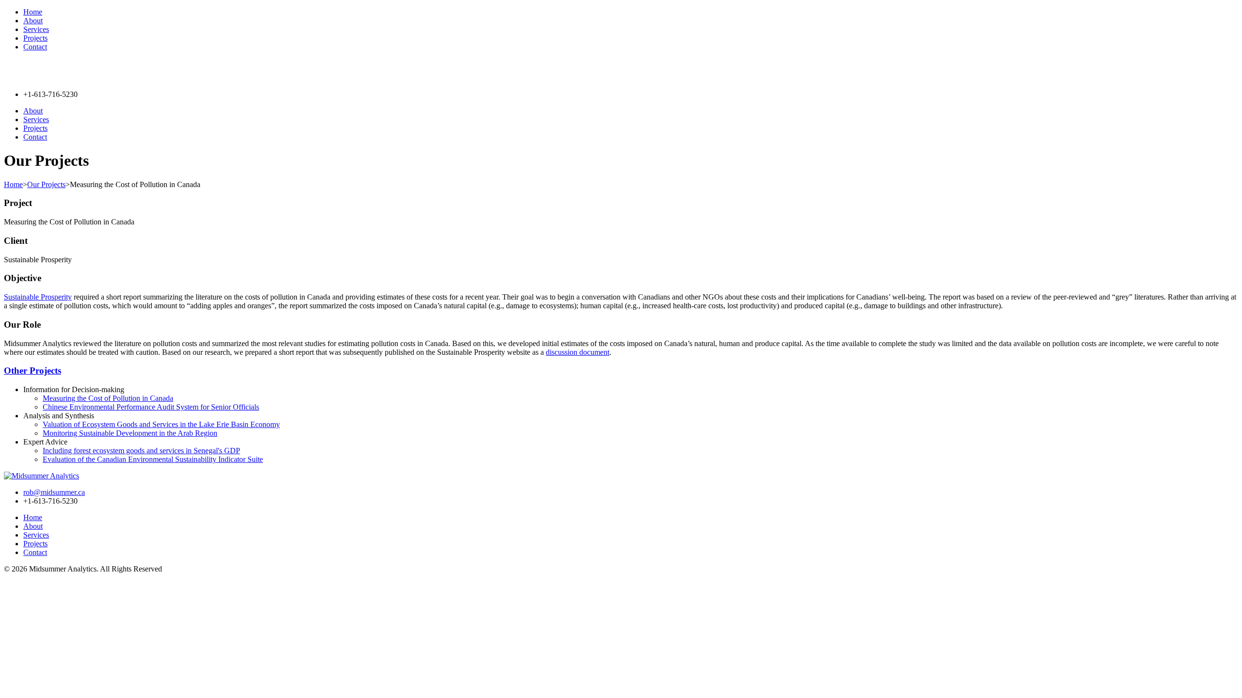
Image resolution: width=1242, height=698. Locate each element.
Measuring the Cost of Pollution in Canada (108, 398)
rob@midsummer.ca (54, 492)
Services (36, 29)
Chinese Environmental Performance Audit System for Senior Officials (151, 407)
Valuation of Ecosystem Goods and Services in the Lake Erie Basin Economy (161, 424)
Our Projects (46, 184)
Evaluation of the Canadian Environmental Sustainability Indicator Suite (153, 459)
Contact (35, 47)
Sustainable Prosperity (38, 297)
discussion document (577, 352)
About (33, 20)
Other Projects (32, 370)
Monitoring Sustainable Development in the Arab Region (130, 433)
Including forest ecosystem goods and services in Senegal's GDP (141, 450)
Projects (35, 38)
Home (32, 12)
